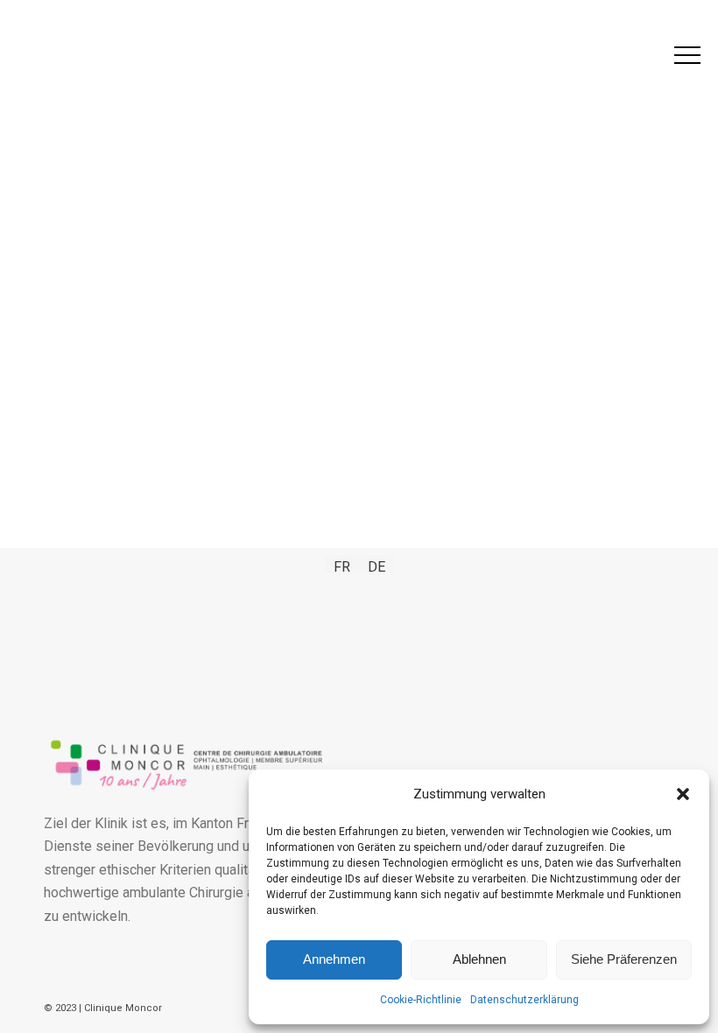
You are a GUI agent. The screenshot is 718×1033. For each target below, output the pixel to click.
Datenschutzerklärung (524, 1000)
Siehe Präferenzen (624, 959)
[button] (683, 794)
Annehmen (334, 959)
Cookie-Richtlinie (420, 1000)
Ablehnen (479, 959)
